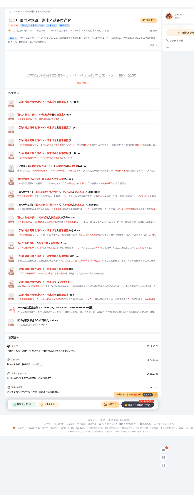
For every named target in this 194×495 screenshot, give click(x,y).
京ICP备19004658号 (50, 428)
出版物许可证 (97, 431)
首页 (10, 11)
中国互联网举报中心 (169, 428)
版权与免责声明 (74, 431)
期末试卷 (51, 25)
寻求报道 (81, 424)
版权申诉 (86, 431)
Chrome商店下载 (186, 428)
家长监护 (139, 428)
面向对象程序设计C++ (32, 25)
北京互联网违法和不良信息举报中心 (119, 428)
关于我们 (48, 424)
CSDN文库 (113, 420)
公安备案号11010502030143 (28, 428)
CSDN (102, 420)
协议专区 (92, 424)
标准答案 (64, 25)
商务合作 (70, 424)
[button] (153, 45)
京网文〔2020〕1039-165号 (73, 428)
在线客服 (147, 424)
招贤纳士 (59, 424)
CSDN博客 (125, 420)
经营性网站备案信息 (95, 428)
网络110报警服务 (152, 428)
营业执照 (108, 431)
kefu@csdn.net (129, 424)
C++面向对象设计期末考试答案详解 (42, 20)
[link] (10, 11)
